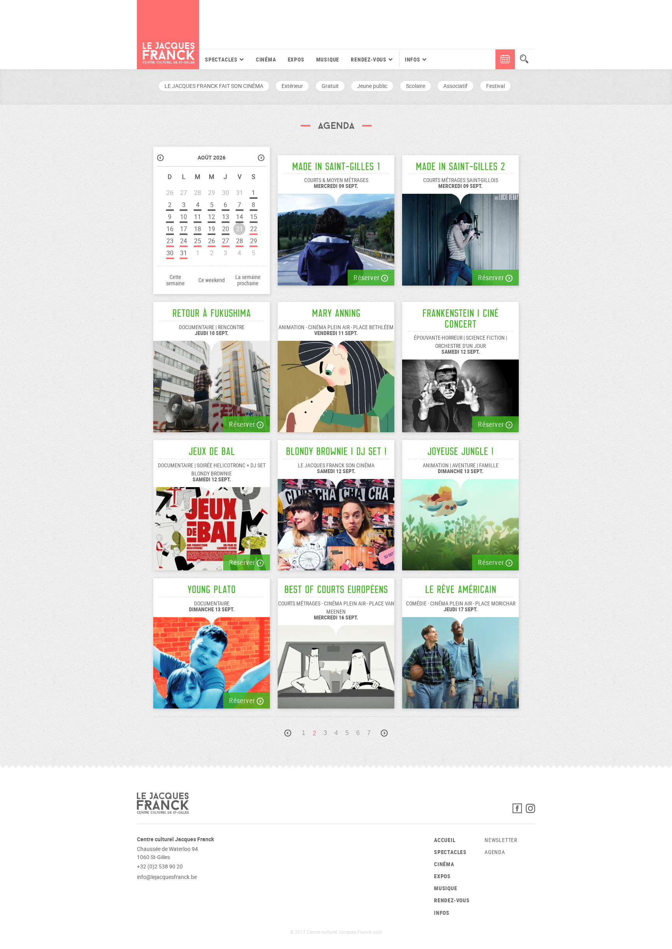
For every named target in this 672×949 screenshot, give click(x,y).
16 (169, 229)
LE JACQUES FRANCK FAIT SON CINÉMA (213, 85)
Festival (495, 85)
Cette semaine (175, 280)
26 (211, 241)
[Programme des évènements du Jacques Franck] (505, 59)
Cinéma (266, 59)
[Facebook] (519, 810)
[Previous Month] (161, 158)
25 (197, 241)
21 (239, 229)
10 (183, 216)
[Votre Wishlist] (490, 59)
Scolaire (415, 85)
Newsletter (501, 840)
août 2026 (212, 157)
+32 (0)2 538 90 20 (160, 866)
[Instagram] (530, 810)
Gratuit (330, 85)
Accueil (445, 840)
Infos (442, 912)
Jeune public (372, 85)
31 (183, 253)
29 (253, 241)
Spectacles (450, 852)
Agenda (495, 852)
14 (239, 216)
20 (225, 229)
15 (253, 216)
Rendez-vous (452, 900)
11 (197, 216)
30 (169, 253)
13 (225, 216)
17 (183, 229)
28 (239, 241)
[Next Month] (262, 158)
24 (183, 241)
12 (211, 216)
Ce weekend (211, 280)
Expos (296, 59)
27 (225, 241)
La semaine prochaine (248, 280)
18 (197, 229)
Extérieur (292, 85)
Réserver (367, 277)
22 (253, 229)
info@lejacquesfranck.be (167, 877)
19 (211, 229)
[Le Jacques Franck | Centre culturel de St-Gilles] (168, 34)
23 (169, 241)
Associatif (455, 85)
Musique (328, 59)
